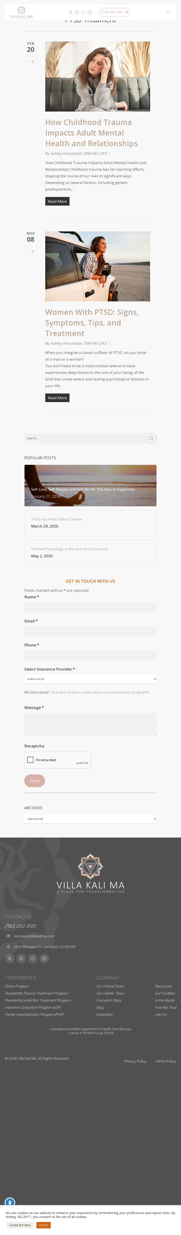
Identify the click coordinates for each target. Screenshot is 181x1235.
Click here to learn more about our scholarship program (98, 692)
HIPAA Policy (166, 1061)
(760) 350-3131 (20, 926)
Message (34, 707)
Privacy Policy (135, 1061)
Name (31, 597)
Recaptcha (34, 746)
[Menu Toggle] (168, 12)
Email (31, 621)
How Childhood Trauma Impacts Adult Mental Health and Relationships (91, 132)
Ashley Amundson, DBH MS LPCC (79, 153)
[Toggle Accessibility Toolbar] (10, 1202)
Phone (31, 645)
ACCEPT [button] (43, 1225)
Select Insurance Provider (49, 669)
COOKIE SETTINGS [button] (19, 1225)
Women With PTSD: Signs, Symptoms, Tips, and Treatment (92, 322)
